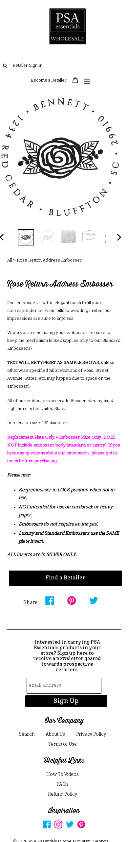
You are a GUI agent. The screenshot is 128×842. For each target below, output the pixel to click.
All (9, 260)
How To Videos (62, 774)
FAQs (62, 784)
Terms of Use (62, 744)
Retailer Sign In (27, 66)
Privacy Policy (91, 734)
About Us (55, 734)
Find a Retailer (65, 578)
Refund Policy (62, 794)
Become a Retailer (49, 80)
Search (26, 734)
